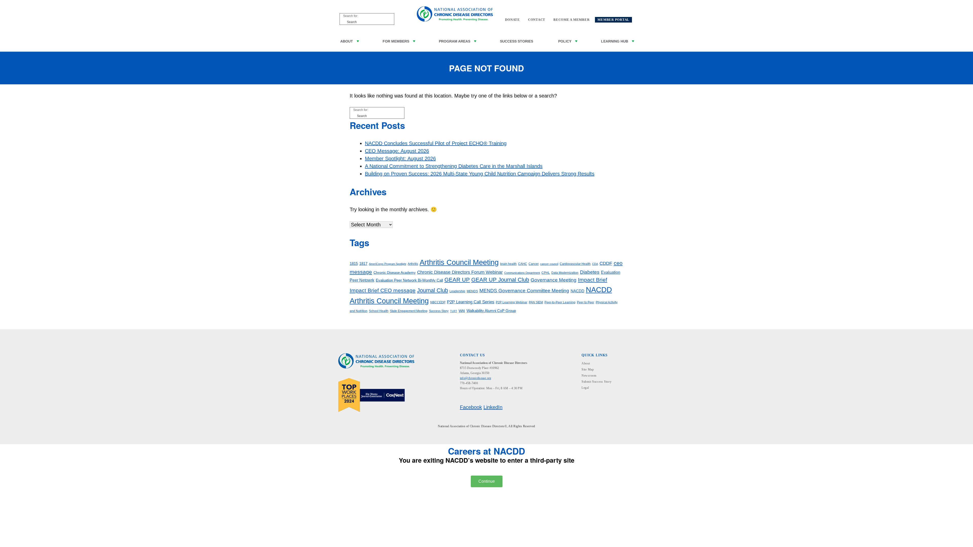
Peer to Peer (585, 302)
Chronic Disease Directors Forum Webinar (460, 272)
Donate (512, 20)
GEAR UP (457, 280)
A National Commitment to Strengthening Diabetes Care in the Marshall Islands (453, 166)
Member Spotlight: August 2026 (400, 158)
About (346, 41)
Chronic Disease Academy (394, 273)
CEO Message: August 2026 (397, 151)
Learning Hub (614, 41)
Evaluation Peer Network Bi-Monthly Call (409, 280)
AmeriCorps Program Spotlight (387, 263)
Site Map (588, 369)
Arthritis (413, 264)
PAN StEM (536, 302)
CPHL (545, 273)
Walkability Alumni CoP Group (491, 311)
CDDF (606, 263)
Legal (585, 387)
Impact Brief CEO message (383, 290)
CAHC (522, 264)
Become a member (571, 20)
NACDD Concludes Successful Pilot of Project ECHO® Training (436, 143)
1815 (354, 264)
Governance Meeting (553, 280)
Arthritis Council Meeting (459, 262)
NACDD (577, 291)
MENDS (472, 291)
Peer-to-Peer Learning (560, 302)
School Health (378, 311)
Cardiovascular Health (575, 264)
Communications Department (522, 272)
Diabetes (590, 272)
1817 (363, 264)
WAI (462, 311)
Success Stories (516, 41)
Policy (564, 41)
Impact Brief (592, 280)
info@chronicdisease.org (475, 378)
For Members (396, 41)
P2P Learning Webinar (511, 302)
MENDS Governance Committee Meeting (524, 290)
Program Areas (454, 41)
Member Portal (613, 20)
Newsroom (589, 375)
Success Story (438, 311)
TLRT (453, 310)
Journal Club (432, 290)
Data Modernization (564, 273)
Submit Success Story (596, 381)
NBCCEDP (437, 302)
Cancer (534, 264)
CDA (595, 263)
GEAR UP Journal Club (500, 280)
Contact (536, 20)
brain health (508, 264)
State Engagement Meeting (408, 311)
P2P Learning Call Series (470, 302)
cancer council (549, 263)
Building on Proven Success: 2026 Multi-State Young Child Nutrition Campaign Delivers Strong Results (479, 174)
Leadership (457, 291)
